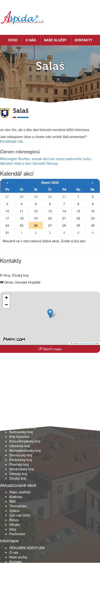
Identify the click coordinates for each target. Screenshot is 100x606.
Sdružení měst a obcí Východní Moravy (29, 163)
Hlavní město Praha (23, 418)
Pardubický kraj (20, 459)
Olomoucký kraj (20, 455)
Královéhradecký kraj (24, 441)
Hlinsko (14, 524)
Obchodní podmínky (24, 566)
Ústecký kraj (18, 473)
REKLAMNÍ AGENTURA (27, 547)
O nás (31, 40)
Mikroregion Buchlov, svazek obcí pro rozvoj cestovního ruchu (45, 158)
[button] (50, 313)
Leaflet (75, 343)
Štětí (12, 501)
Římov (14, 520)
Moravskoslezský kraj (25, 450)
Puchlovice (17, 533)
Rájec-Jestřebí (20, 492)
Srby (12, 529)
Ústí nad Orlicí (19, 515)
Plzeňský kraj (19, 464)
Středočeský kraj (21, 469)
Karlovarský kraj (21, 431)
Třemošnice (18, 506)
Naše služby (55, 40)
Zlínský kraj (17, 478)
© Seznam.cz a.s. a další (89, 343)
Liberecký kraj (19, 445)
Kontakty (83, 40)
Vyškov (14, 510)
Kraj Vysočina (19, 436)
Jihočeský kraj (19, 422)
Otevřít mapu (52, 349)
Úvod (12, 40)
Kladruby (15, 496)
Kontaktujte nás (11, 141)
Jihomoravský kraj (22, 427)
